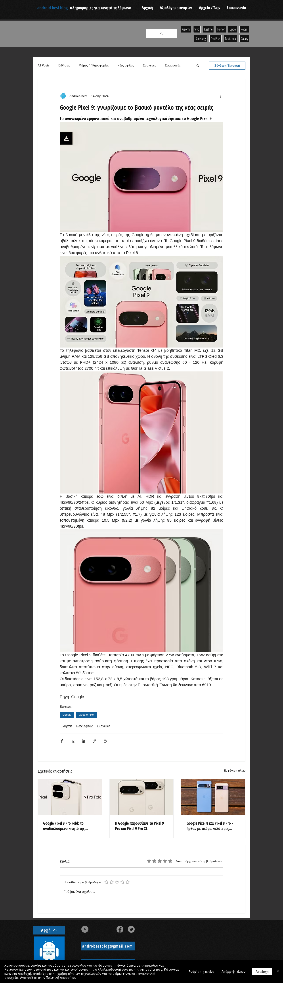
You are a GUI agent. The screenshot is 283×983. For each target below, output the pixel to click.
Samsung (200, 38)
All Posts (44, 65)
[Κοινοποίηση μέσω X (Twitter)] (73, 741)
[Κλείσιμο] (277, 971)
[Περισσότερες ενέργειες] (220, 96)
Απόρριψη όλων (233, 971)
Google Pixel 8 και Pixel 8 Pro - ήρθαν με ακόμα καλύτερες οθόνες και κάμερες (210, 825)
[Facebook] (120, 929)
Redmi (244, 29)
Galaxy (244, 38)
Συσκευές (149, 65)
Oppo (232, 29)
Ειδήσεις (64, 65)
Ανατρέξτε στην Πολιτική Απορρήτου (48, 977)
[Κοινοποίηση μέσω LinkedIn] (83, 741)
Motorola (230, 38)
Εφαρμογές (172, 65)
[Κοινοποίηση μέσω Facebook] (62, 741)
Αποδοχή (262, 971)
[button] (198, 65)
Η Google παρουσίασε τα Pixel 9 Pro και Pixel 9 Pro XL (139, 825)
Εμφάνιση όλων (234, 770)
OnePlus (215, 38)
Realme (208, 29)
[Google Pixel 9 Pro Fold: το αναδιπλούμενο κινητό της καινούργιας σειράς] (70, 797)
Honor (221, 29)
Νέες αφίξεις (125, 65)
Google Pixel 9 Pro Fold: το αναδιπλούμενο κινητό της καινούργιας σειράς (64, 825)
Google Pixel (86, 714)
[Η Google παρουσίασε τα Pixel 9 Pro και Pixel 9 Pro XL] (142, 797)
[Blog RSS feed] (84, 929)
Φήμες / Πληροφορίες (94, 65)
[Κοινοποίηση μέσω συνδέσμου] (94, 741)
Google (67, 714)
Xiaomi (186, 29)
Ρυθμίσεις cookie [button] (201, 971)
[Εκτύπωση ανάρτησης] (105, 741)
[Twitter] (131, 929)
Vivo (197, 29)
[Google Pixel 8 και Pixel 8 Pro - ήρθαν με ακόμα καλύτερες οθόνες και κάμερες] (213, 797)
